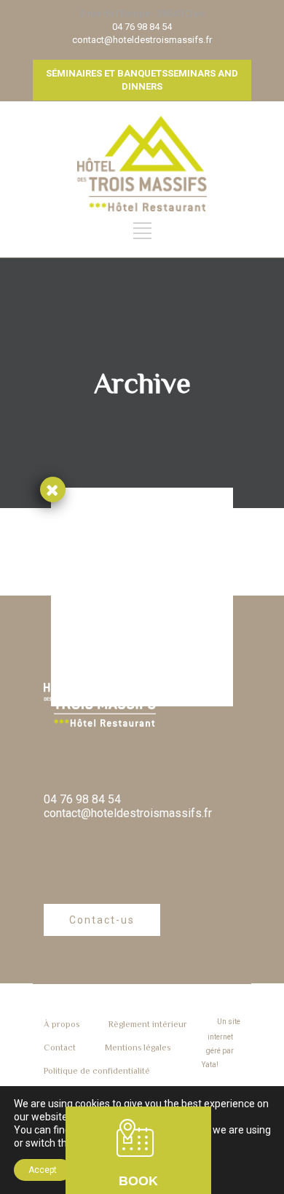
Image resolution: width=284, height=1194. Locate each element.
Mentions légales (137, 1047)
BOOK (138, 1181)
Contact (60, 1047)
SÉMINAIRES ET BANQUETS (106, 73)
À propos (61, 1024)
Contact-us (102, 920)
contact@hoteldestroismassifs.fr (142, 39)
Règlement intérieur (148, 1024)
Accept (42, 1170)
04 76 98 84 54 (142, 26)
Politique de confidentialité (97, 1071)
